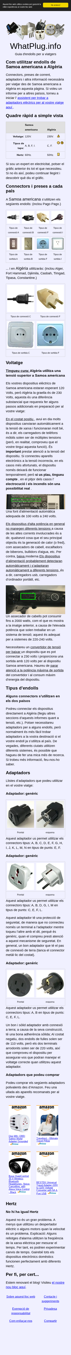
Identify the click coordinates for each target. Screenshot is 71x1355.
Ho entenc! (55, 5)
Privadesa (50, 1308)
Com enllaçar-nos (20, 1320)
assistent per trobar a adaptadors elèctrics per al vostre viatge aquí (35, 102)
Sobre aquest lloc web (20, 1296)
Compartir (50, 1320)
